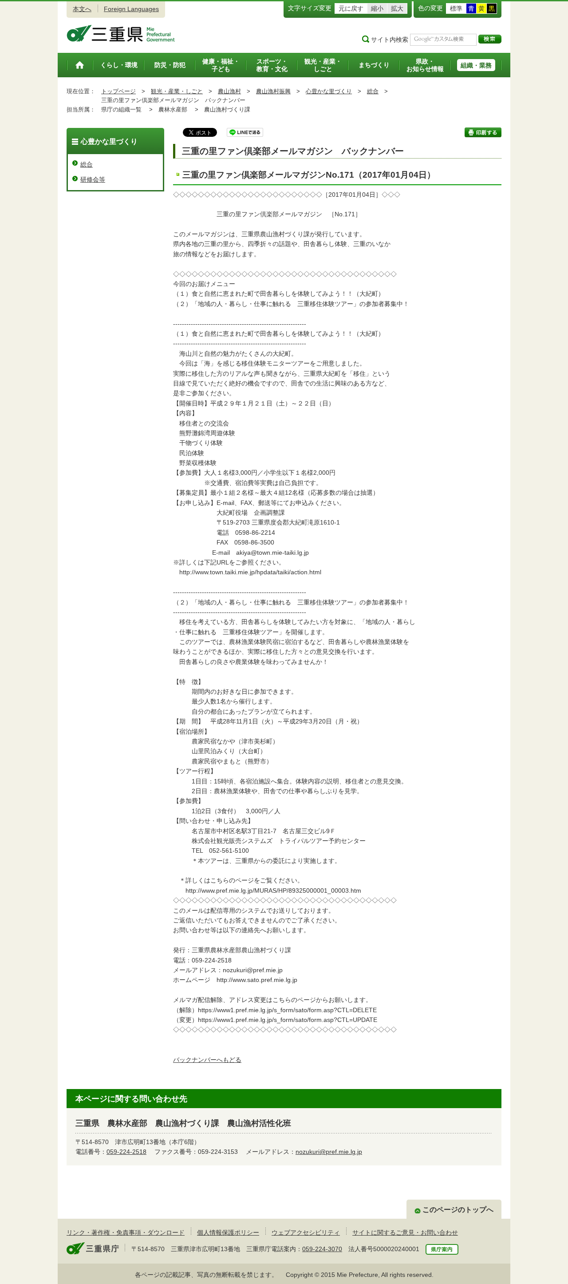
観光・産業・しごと (177, 91)
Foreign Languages (131, 8)
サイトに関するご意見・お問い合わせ (405, 1232)
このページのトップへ (457, 1209)
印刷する (483, 132)
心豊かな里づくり (329, 91)
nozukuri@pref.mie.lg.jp (329, 1151)
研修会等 (92, 179)
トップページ (118, 91)
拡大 (397, 8)
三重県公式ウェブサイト (121, 33)
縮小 (377, 8)
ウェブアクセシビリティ (306, 1232)
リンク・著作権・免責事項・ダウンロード (126, 1232)
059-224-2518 (126, 1151)
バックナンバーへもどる (207, 1059)
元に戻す (351, 8)
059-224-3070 (322, 1248)
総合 (373, 91)
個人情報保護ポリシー (228, 1232)
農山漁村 (229, 91)
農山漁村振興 (273, 91)
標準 (456, 8)
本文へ (82, 8)
